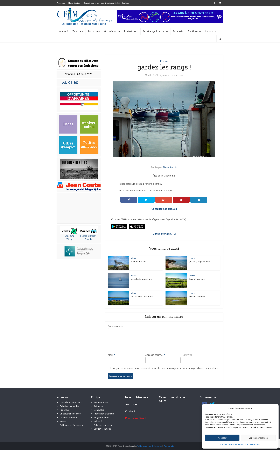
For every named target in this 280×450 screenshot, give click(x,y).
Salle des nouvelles (103, 425)
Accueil (63, 31)
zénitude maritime (141, 278)
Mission (63, 421)
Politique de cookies (228, 444)
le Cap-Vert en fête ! (142, 296)
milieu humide (197, 296)
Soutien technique (102, 428)
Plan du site (169, 446)
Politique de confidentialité (249, 444)
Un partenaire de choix (70, 413)
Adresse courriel (155, 355)
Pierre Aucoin (170, 167)
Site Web (187, 355)
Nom (111, 355)
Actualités (94, 31)
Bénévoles (99, 409)
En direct (77, 31)
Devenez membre (68, 417)
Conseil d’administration (71, 402)
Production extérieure (104, 413)
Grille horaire (112, 31)
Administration (101, 402)
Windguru (69, 235)
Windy (69, 239)
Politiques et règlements (71, 425)
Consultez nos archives (164, 208)
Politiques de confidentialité (149, 446)
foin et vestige (197, 278)
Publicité (98, 421)
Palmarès (178, 31)
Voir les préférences (258, 438)
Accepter (222, 438)
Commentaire (115, 326)
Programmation (101, 417)
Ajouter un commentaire (171, 75)
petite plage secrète (199, 261)
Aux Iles (69, 82)
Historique (64, 409)
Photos (164, 61)
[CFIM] (85, 16)
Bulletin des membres (70, 406)
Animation (99, 406)
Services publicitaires (155, 31)
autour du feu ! (139, 261)
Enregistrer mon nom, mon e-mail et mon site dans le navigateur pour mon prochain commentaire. (164, 368)
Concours (210, 31)
